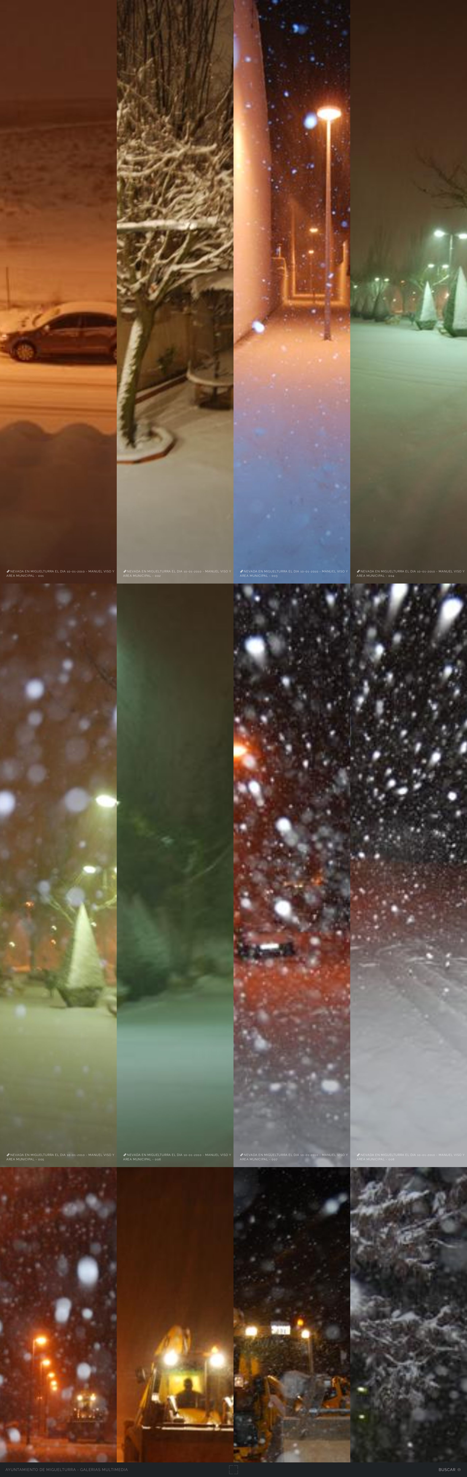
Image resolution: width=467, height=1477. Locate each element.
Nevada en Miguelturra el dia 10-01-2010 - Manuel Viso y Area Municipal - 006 (177, 1157)
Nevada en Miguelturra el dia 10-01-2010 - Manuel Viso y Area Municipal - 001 (60, 574)
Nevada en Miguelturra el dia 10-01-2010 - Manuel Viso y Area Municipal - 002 (177, 574)
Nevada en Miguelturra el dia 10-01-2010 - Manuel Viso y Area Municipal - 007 (294, 1157)
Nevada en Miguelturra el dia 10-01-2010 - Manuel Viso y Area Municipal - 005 (60, 1157)
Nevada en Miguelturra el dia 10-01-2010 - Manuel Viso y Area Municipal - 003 (294, 574)
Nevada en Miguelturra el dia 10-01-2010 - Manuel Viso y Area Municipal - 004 (410, 574)
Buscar (447, 1470)
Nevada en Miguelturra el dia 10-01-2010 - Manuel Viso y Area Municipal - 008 (410, 1157)
